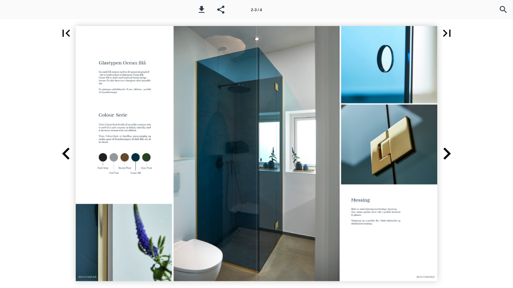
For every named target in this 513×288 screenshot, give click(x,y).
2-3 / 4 (256, 10)
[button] (201, 9)
